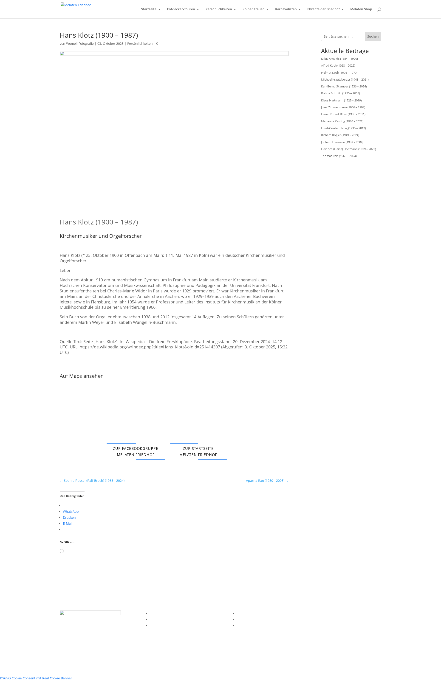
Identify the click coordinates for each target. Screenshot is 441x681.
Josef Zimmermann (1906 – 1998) (343, 107)
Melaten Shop (361, 9)
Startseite (148, 9)
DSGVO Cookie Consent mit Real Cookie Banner (36, 678)
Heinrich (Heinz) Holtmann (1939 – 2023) (348, 149)
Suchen (373, 36)
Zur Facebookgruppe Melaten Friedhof (135, 451)
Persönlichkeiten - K (142, 43)
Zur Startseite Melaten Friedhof (198, 451)
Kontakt (155, 625)
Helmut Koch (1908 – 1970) (339, 72)
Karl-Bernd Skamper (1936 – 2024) (344, 86)
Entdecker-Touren (181, 9)
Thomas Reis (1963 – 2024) (339, 156)
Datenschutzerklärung (167, 619)
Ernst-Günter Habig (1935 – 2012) (343, 128)
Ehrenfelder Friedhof (323, 9)
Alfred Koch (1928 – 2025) (338, 65)
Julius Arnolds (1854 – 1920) (339, 58)
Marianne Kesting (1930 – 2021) (342, 121)
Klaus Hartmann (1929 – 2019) (341, 100)
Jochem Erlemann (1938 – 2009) (342, 142)
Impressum (158, 613)
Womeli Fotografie (80, 43)
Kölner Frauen (254, 9)
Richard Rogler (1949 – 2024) (340, 135)
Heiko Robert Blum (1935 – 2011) (343, 114)
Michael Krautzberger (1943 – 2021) (345, 79)
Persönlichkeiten (219, 9)
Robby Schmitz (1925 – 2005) (340, 93)
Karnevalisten (286, 9)
